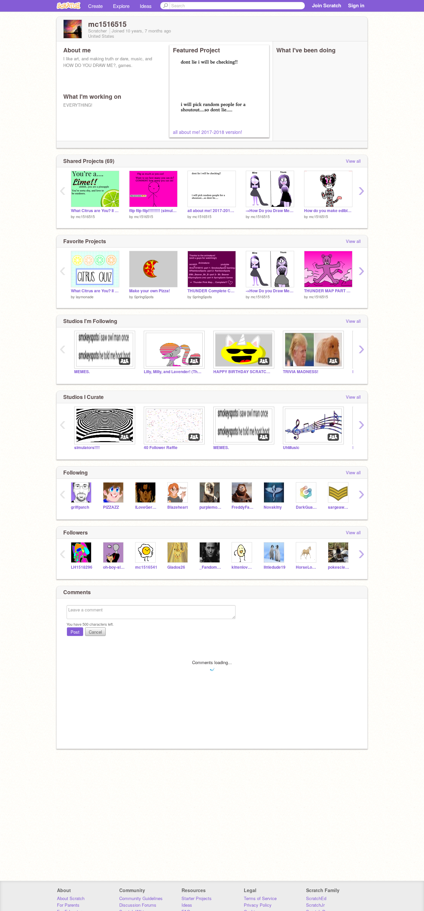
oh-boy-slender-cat (114, 567)
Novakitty (273, 507)
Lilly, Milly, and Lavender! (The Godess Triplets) (173, 371)
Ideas (146, 5)
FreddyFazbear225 (243, 507)
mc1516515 (85, 216)
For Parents (68, 905)
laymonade (84, 296)
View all (353, 161)
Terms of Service (260, 898)
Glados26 (176, 567)
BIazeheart (177, 507)
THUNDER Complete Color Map (211, 291)
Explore (121, 5)
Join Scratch (326, 5)
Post (75, 632)
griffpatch (80, 507)
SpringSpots (144, 296)
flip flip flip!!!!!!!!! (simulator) (153, 210)
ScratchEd (316, 898)
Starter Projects (197, 898)
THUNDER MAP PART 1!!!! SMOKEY (328, 291)
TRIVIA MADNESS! (300, 371)
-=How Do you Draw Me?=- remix (270, 291)
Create (95, 5)
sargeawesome (339, 507)
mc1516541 (146, 567)
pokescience (339, 567)
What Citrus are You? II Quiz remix (95, 210)
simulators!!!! (87, 447)
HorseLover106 (307, 567)
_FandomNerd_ (210, 567)
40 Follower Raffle (161, 447)
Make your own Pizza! (149, 291)
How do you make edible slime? (328, 210)
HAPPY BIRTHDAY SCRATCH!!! (243, 371)
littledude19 (275, 567)
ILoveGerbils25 (146, 507)
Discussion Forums (137, 905)
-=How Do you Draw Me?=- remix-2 (270, 210)
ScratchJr (315, 905)
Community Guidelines (141, 898)
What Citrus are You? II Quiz (95, 291)
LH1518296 (81, 567)
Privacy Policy (258, 905)
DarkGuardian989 (307, 507)
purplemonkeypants (210, 507)
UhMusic (291, 447)
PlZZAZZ (111, 507)
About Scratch (70, 898)
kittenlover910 (243, 567)
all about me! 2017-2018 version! (207, 132)
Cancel (95, 632)
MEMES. (82, 371)
